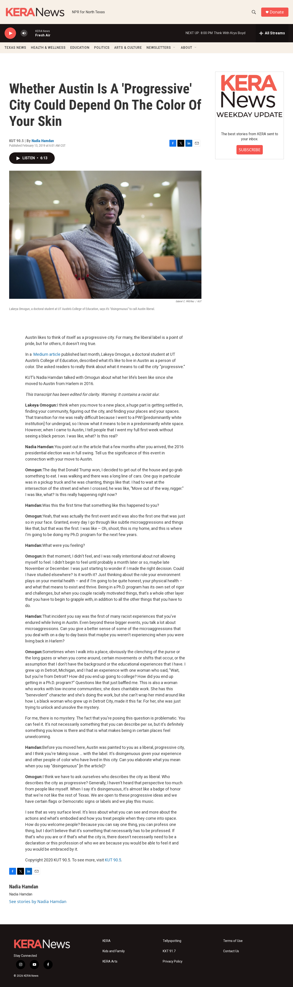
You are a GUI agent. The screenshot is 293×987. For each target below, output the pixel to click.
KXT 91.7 (169, 951)
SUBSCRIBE (249, 149)
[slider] (31, 33)
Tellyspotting (172, 941)
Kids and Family (114, 951)
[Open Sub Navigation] (174, 47)
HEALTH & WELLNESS (48, 47)
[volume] (24, 33)
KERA (107, 941)
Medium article (46, 354)
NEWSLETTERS (158, 47)
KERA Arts (110, 961)
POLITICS (102, 47)
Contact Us (231, 951)
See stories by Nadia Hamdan (37, 901)
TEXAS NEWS (15, 47)
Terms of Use (233, 941)
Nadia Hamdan (43, 140)
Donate (277, 12)
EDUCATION (80, 47)
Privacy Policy (172, 961)
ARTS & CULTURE (128, 47)
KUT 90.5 (113, 860)
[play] (10, 33)
